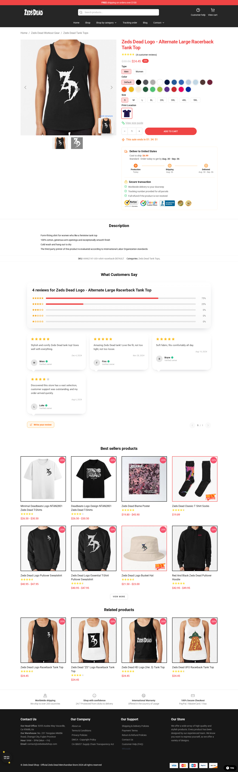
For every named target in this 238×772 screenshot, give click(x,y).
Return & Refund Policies (134, 735)
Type (124, 66)
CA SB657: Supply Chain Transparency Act (93, 744)
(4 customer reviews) (146, 54)
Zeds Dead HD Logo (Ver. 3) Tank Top (143, 667)
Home (24, 32)
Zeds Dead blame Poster (136, 506)
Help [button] (232, 768)
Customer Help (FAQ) (132, 744)
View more (119, 597)
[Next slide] (111, 87)
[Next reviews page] (208, 425)
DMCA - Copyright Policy (84, 739)
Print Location (129, 105)
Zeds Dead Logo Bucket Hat (137, 575)
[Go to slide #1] (60, 143)
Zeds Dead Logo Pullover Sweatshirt (41, 575)
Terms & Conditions (81, 730)
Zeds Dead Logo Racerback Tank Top (42, 667)
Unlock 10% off (6, 757)
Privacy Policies (79, 735)
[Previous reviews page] (192, 425)
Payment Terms (130, 730)
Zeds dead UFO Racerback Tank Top (193, 667)
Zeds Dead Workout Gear (45, 32)
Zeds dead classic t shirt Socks (190, 506)
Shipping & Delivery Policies (135, 726)
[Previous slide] (25, 87)
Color (124, 76)
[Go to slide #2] (77, 143)
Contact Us (127, 739)
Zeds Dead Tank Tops (75, 32)
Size (124, 95)
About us (76, 726)
